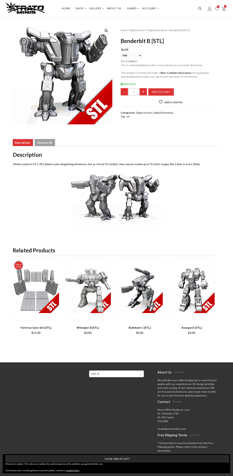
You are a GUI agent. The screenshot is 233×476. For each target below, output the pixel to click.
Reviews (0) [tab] (44, 142)
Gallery (95, 8)
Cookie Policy (72, 470)
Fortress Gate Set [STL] (36, 327)
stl (127, 116)
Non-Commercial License (176, 72)
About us (114, 8)
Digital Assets (137, 30)
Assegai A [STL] (191, 327)
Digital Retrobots (157, 30)
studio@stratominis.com (171, 428)
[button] (106, 30)
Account (149, 8)
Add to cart (161, 91)
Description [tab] (22, 142)
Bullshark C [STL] (140, 327)
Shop (80, 8)
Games (132, 8)
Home (66, 8)
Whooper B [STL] (88, 327)
